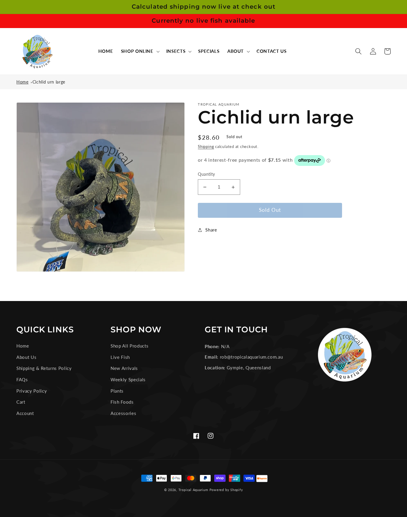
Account (25, 413)
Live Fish (120, 357)
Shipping (206, 146)
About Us (26, 357)
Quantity (206, 174)
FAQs (22, 379)
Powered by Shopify (226, 490)
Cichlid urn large (48, 81)
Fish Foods (122, 402)
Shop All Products (129, 345)
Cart (20, 402)
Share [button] (211, 229)
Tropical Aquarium (193, 490)
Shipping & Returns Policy (44, 368)
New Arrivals (124, 368)
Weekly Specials (128, 379)
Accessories (123, 413)
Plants (117, 390)
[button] (139, 51)
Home (22, 81)
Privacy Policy (31, 390)
